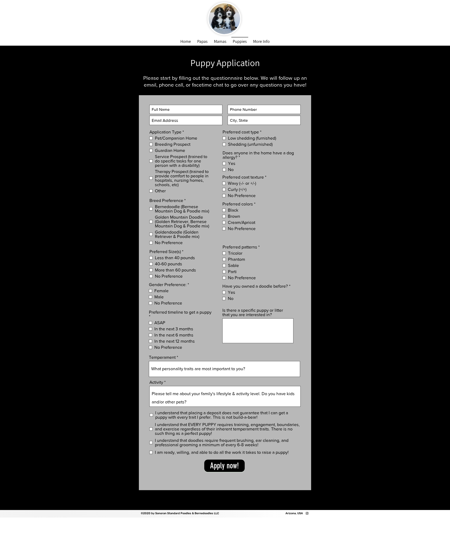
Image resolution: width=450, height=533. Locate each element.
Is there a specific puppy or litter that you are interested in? (252, 312)
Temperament (163, 357)
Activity (156, 382)
